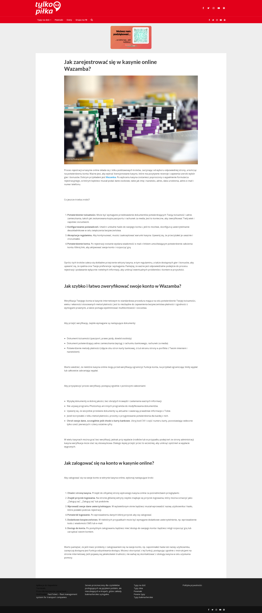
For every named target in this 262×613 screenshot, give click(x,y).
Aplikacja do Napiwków (46, 585)
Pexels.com (87, 159)
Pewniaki (59, 20)
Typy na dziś (43, 20)
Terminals (40, 588)
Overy (69, 20)
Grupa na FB (81, 20)
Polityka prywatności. (192, 585)
